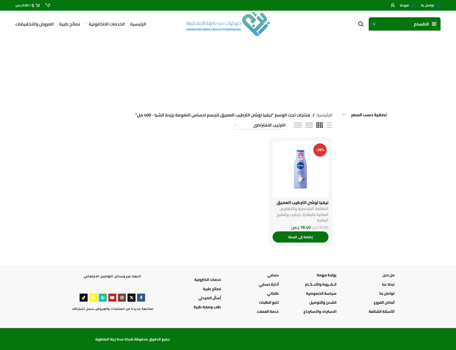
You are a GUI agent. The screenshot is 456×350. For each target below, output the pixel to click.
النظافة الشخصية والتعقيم (304, 208)
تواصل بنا (386, 293)
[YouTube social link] (112, 298)
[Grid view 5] (309, 125)
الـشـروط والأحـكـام (320, 284)
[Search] (360, 24)
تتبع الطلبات (269, 302)
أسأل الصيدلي (209, 297)
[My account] (392, 5)
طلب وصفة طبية (207, 306)
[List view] (329, 125)
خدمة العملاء (268, 311)
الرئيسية (324, 115)
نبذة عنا (388, 284)
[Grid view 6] (298, 125)
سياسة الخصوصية (321, 293)
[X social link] (131, 298)
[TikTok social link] (84, 298)
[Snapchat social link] (93, 298)
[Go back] (380, 69)
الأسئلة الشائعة (381, 311)
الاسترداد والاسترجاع (319, 311)
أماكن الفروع (384, 302)
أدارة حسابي (269, 284)
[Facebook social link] (141, 298)
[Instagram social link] (122, 298)
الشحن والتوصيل (322, 302)
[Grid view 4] (319, 125)
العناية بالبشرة (315, 214)
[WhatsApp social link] (103, 298)
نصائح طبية (212, 288)
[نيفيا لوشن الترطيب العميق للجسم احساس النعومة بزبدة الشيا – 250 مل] (300, 169)
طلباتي (273, 293)
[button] (300, 237)
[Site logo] (228, 23)
